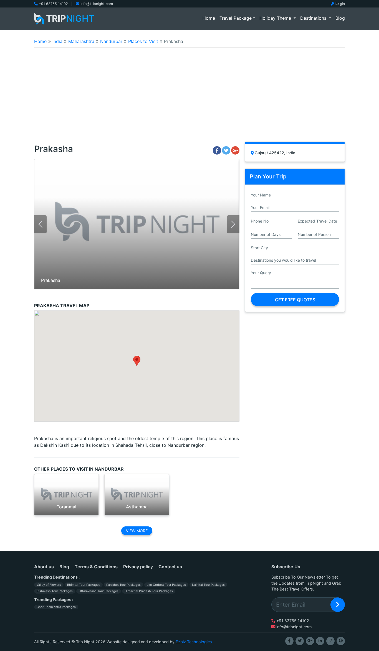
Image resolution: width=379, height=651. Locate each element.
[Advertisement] (189, 98)
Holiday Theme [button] (275, 18)
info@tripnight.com (96, 4)
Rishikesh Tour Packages (55, 591)
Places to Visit (143, 41)
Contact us (170, 566)
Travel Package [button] (235, 18)
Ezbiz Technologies (194, 641)
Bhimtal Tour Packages (83, 585)
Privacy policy (138, 566)
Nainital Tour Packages (208, 585)
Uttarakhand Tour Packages (98, 591)
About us (44, 566)
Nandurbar (111, 41)
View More (137, 530)
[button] (136, 361)
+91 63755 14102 (53, 4)
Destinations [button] (314, 18)
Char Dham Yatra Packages (56, 607)
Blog (340, 18)
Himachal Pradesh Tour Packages (149, 591)
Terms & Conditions (96, 566)
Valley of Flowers (49, 585)
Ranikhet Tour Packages (123, 585)
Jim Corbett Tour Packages (166, 585)
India (57, 41)
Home (210, 18)
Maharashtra (81, 41)
